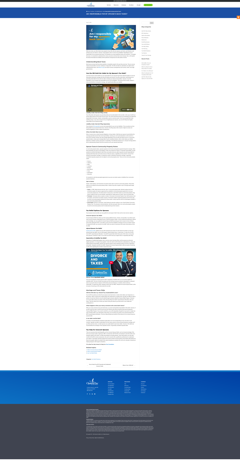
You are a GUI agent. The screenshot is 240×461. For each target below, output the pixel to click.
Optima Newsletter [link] (146, 35)
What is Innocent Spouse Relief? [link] (94, 349)
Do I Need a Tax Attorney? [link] (147, 70)
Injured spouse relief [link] (90, 230)
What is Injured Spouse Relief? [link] (94, 351)
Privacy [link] (87, 437)
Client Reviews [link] (143, 389)
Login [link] (139, 5)
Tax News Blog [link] (127, 389)
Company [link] (124, 5)
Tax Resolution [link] (111, 390)
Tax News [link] (131, 5)
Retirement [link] (144, 39)
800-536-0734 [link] (89, 390)
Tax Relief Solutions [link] (98, 11)
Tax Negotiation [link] (111, 385)
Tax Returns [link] (144, 53)
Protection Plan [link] (111, 394)
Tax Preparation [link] (111, 387)
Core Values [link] (143, 390)
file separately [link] (97, 126)
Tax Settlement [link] (110, 392)
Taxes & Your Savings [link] (146, 55)
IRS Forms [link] (126, 385)
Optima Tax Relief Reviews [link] (99, 437)
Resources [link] (116, 5)
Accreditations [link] (143, 385)
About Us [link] (142, 383)
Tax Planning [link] (144, 48)
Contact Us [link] (143, 392)
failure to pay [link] (101, 67)
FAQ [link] (125, 383)
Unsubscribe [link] (126, 390)
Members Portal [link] (127, 392)
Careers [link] (142, 387)
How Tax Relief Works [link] (92, 353)
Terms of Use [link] (91, 437)
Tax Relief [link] (110, 389)
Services (109, 5)
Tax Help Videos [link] (145, 46)
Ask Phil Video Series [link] (146, 31)
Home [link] (88, 11)
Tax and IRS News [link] (146, 44)
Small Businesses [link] (146, 42)
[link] (238, 17)
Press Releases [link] (145, 37)
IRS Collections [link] (145, 33)
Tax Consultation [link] (111, 383)
